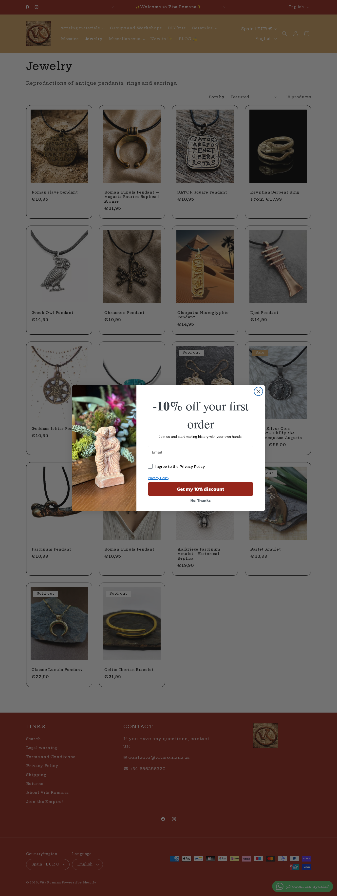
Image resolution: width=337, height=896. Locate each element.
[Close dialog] (258, 391)
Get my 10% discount (200, 489)
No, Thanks (200, 500)
